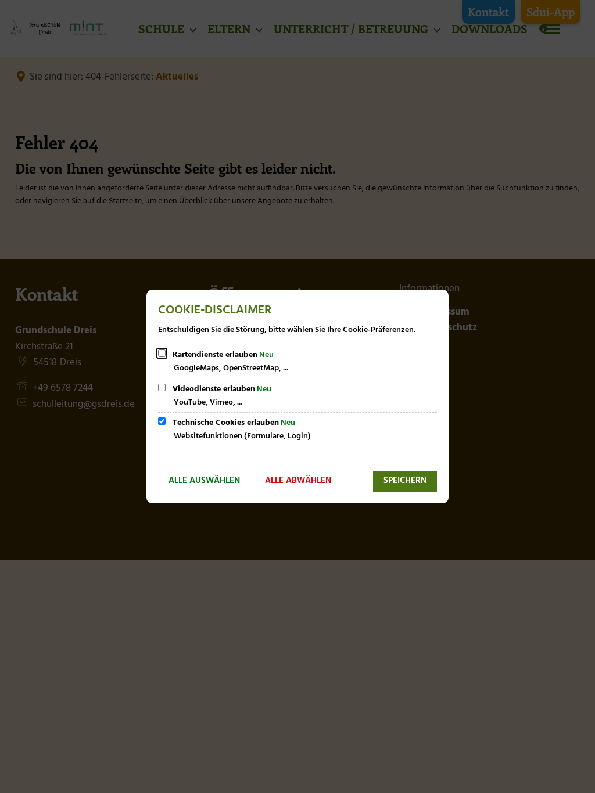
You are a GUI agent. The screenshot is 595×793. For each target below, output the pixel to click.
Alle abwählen (298, 481)
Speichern (404, 481)
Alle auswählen (204, 481)
